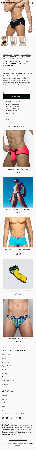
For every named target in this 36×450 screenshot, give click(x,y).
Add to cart (16, 96)
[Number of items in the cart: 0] (33, 2)
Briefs (16, 55)
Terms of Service (22, 440)
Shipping (8, 119)
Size (5, 89)
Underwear (7, 55)
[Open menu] (29, 3)
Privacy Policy (13, 440)
